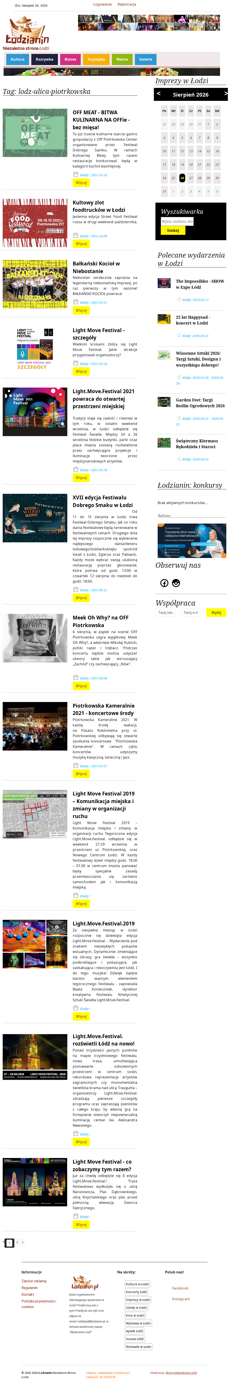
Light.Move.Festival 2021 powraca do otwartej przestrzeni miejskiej (104, 399)
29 (208, 178)
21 (199, 164)
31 (164, 191)
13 (191, 151)
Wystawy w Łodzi (138, 1323)
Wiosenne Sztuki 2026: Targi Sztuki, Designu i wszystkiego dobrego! (198, 359)
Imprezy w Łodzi (138, 1300)
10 (164, 151)
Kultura (18, 59)
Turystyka (96, 59)
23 (217, 164)
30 (217, 178)
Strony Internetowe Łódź (181, 1372)
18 (173, 164)
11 (173, 151)
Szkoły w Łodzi (136, 1307)
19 (182, 164)
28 (199, 178)
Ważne (122, 59)
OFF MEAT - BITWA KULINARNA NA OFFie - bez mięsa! (101, 120)
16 (217, 151)
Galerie (145, 59)
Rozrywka (44, 59)
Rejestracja (127, 4)
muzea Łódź (135, 1339)
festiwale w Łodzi (138, 1347)
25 (173, 178)
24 (164, 178)
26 (182, 178)
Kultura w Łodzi (137, 1284)
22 (208, 164)
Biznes (70, 59)
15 (208, 151)
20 (191, 164)
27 (191, 178)
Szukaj (173, 230)
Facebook (180, 1288)
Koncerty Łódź (136, 1292)
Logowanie (102, 4)
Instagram (181, 1298)
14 (199, 151)
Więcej (81, 182)
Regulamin (29, 1288)
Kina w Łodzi (135, 1315)
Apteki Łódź (134, 1331)
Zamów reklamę (34, 1281)
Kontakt (27, 1294)
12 (182, 151)
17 (164, 164)
